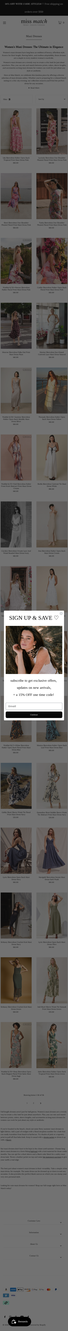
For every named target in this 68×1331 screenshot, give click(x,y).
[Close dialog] (61, 613)
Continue (34, 715)
